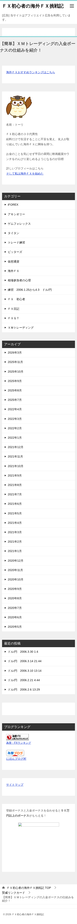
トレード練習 (16, 242)
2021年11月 (15, 456)
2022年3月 (15, 418)
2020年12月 (15, 560)
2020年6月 (15, 617)
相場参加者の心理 (19, 280)
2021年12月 (15, 447)
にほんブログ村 (16, 758)
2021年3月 (15, 532)
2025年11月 (15, 362)
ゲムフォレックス (19, 223)
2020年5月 (15, 626)
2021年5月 (15, 513)
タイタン (13, 233)
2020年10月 (15, 579)
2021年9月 (15, 475)
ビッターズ (15, 252)
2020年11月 (15, 570)
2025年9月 (15, 381)
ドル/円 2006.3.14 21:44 (24, 661)
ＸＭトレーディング (21, 327)
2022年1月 (15, 437)
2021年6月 (15, 503)
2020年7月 (15, 608)
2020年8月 (15, 598)
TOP (29, 887)
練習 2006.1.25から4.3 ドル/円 (30, 289)
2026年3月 (15, 352)
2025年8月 (15, 390)
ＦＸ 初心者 (16, 299)
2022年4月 (15, 409)
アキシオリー (16, 214)
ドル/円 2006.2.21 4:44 (24, 680)
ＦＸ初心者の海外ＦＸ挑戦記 (33, 6)
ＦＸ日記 (13, 308)
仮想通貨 (13, 261)
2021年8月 (15, 485)
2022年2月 (15, 428)
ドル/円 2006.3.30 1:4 (23, 651)
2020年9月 (15, 588)
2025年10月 (15, 371)
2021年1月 (15, 551)
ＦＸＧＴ (13, 318)
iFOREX (13, 204)
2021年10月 (15, 466)
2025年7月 (15, 399)
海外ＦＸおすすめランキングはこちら (30, 72)
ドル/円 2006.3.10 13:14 (24, 670)
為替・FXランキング (18, 742)
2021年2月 (15, 541)
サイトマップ (14, 784)
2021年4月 (15, 522)
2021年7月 (15, 494)
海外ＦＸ (13, 271)
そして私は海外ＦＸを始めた (25, 173)
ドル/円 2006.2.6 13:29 (24, 689)
